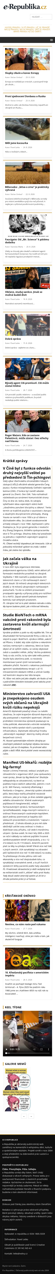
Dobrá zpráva (13, 338)
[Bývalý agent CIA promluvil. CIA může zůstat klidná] (27, 369)
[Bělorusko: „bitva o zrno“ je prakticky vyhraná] (27, 173)
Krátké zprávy (15, 460)
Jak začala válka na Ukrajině (20, 561)
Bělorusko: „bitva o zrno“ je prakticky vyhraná (27, 188)
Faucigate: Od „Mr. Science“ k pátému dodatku (27, 241)
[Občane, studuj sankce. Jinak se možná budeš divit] (27, 278)
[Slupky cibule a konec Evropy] (27, 59)
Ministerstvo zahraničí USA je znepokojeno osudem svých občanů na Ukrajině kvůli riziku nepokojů (26, 700)
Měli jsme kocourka (16, 143)
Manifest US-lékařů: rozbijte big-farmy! (27, 764)
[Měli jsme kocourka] (27, 129)
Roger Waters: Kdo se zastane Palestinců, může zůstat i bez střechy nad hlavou (26, 438)
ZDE (13, 685)
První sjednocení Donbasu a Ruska (25, 96)
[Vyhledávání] (41, 16)
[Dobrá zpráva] (27, 325)
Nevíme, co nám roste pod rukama (25, 924)
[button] (51, 40)
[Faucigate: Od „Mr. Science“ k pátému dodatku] (27, 226)
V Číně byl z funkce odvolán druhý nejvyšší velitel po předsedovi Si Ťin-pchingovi (27, 473)
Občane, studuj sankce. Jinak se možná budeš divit (23, 293)
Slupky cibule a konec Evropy (22, 73)
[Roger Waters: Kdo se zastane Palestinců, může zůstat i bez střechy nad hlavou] (27, 421)
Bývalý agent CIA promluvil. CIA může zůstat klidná (27, 384)
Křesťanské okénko (20, 896)
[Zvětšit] (49, 1071)
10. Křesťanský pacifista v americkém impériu (27, 974)
